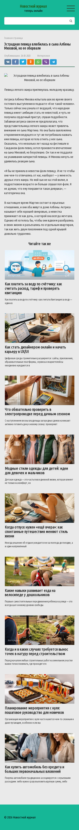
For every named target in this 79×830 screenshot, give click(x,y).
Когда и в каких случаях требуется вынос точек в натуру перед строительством (36, 651)
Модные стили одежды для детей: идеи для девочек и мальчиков (36, 470)
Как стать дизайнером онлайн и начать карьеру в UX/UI (35, 349)
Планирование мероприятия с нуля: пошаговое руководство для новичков (34, 710)
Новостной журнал (33, 6)
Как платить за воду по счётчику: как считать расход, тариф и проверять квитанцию (33, 288)
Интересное (43, 55)
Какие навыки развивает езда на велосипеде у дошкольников (30, 592)
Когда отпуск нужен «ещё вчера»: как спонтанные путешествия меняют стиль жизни (36, 531)
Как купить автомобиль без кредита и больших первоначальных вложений (34, 769)
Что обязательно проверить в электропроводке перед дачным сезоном (37, 411)
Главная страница (13, 38)
